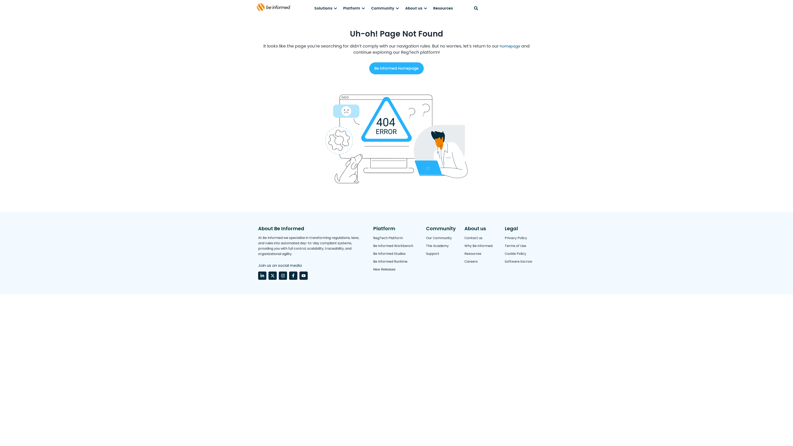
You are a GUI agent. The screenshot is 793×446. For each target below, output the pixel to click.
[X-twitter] (272, 276)
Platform (351, 8)
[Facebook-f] (293, 276)
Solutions (323, 8)
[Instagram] (283, 276)
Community (382, 8)
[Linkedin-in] (262, 276)
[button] (476, 8)
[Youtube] (303, 276)
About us (413, 8)
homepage (509, 46)
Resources (443, 8)
